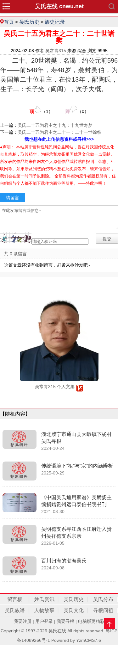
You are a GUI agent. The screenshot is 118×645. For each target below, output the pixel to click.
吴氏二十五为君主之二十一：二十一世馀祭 (59, 132)
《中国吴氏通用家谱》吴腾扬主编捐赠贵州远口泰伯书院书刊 (76, 501)
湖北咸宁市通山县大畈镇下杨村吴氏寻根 (76, 437)
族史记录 (55, 22)
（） (41, 111)
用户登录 (44, 621)
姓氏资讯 (44, 599)
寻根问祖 (103, 610)
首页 (9, 22)
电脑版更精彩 (91, 621)
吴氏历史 (29, 22)
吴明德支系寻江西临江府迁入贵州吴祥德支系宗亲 (76, 532)
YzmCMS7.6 (88, 640)
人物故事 (44, 610)
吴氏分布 (103, 599)
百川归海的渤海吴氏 (64, 560)
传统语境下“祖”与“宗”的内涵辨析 (77, 465)
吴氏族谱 (15, 610)
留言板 (14, 599)
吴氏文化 (74, 610)
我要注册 (22, 621)
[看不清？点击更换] (15, 237)
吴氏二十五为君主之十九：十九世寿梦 (55, 125)
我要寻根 (65, 621)
